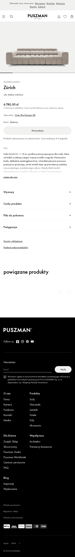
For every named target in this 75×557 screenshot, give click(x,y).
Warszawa (40, 3)
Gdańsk (41, 6)
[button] (11, 16)
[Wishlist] (65, 16)
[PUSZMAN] (17, 330)
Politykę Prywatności (39, 382)
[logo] (37, 16)
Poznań (33, 6)
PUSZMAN (15, 551)
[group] (37, 47)
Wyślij (63, 369)
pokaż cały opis (10, 177)
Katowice (60, 3)
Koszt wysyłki (30, 108)
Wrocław (50, 3)
